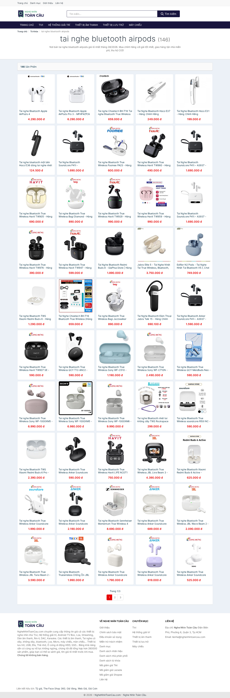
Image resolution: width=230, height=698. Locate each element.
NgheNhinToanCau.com (108, 694)
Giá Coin (92, 688)
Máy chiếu (135, 24)
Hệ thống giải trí (59, 24)
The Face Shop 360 (54, 688)
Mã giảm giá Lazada (111, 670)
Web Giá (82, 688)
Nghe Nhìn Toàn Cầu (134, 694)
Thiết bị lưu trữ (113, 24)
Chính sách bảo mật (110, 632)
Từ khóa (34, 31)
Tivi (41, 24)
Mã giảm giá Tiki (109, 665)
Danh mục (35, 3)
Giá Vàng (71, 688)
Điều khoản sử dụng (111, 636)
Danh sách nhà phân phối (113, 655)
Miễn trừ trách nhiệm (111, 641)
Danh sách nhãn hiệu (111, 651)
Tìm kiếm (170, 14)
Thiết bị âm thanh (86, 24)
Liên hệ (59, 3)
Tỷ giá (38, 688)
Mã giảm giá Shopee (111, 674)
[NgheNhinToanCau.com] (30, 14)
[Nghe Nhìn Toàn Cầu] (34, 624)
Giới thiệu (48, 3)
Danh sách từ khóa (110, 660)
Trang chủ (22, 3)
